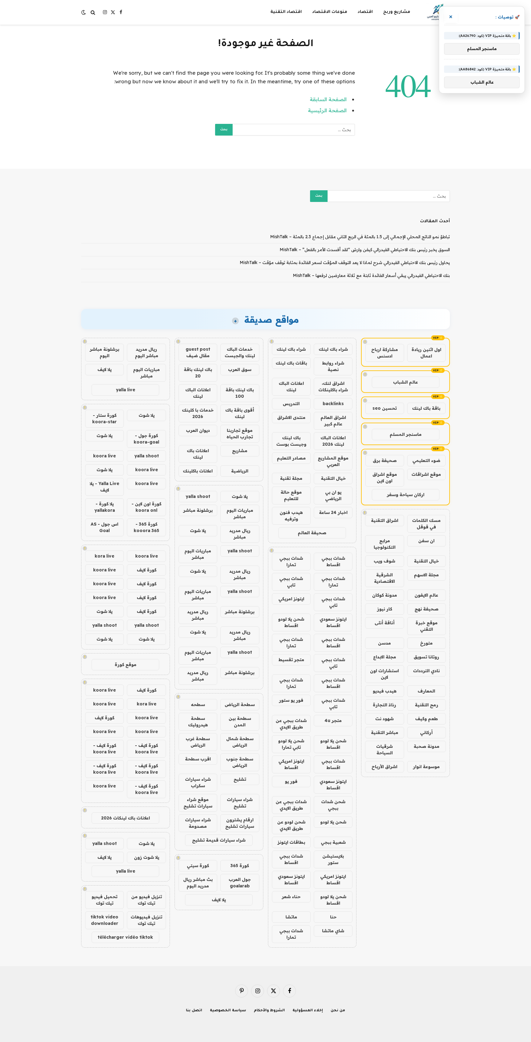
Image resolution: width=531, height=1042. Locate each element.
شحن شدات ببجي (333, 805)
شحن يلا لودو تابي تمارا (291, 744)
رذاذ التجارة (384, 705)
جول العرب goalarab (240, 883)
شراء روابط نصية (333, 366)
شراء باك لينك (333, 349)
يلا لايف (219, 899)
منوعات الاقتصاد (329, 12)
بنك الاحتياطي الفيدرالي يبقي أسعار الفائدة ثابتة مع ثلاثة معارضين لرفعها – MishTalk (371, 275)
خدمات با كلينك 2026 (198, 413)
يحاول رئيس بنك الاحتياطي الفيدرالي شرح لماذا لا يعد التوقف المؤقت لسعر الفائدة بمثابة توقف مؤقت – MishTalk (345, 262)
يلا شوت (240, 496)
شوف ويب (384, 561)
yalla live (125, 390)
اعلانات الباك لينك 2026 (333, 441)
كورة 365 (239, 865)
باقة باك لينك (426, 408)
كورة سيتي (198, 865)
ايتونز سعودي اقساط (333, 622)
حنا (333, 917)
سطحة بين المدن (240, 722)
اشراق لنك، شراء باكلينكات (333, 387)
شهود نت (384, 718)
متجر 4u (333, 720)
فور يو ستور (291, 700)
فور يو (291, 781)
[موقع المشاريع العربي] (438, 12)
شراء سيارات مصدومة (198, 823)
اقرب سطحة (198, 759)
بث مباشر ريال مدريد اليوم (198, 883)
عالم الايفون (426, 595)
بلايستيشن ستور (333, 859)
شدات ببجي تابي (291, 582)
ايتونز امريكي (291, 599)
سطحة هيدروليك (198, 722)
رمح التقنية (426, 705)
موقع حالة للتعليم (291, 495)
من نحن (338, 1011)
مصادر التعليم (291, 458)
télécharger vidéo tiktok (125, 937)
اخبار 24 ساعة (333, 512)
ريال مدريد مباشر (239, 534)
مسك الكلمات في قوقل (426, 524)
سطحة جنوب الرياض (239, 762)
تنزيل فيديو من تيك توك (146, 900)
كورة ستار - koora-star (104, 418)
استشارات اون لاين (384, 674)
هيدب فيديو (384, 691)
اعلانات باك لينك (198, 454)
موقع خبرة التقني (426, 626)
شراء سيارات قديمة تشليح (219, 840)
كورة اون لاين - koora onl (146, 507)
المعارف (426, 691)
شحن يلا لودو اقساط (291, 622)
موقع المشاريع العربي (333, 461)
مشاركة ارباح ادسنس (384, 353)
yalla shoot (198, 496)
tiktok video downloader (104, 920)
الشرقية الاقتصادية (384, 578)
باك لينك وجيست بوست (291, 441)
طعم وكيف (426, 718)
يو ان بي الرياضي (333, 495)
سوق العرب (239, 369)
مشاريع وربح (396, 12)
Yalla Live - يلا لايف (104, 487)
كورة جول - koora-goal (146, 439)
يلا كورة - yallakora (104, 507)
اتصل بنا (194, 1011)
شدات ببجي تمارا (291, 561)
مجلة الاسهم (426, 575)
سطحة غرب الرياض (198, 742)
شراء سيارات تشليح (240, 803)
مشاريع (239, 450)
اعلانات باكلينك (198, 471)
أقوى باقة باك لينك (239, 413)
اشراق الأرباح (384, 766)
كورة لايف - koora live (146, 749)
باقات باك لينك (291, 363)
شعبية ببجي (333, 842)
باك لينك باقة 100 (240, 393)
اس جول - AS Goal (104, 527)
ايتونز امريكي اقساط (291, 764)
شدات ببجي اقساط (333, 561)
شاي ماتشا (333, 930)
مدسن (384, 643)
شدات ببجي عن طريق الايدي (291, 724)
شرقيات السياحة (384, 750)
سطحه (198, 704)
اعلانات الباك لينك (291, 387)
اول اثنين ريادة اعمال (426, 353)
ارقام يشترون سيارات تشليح (239, 823)
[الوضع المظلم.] (84, 12)
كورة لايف (146, 570)
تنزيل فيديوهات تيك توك (146, 920)
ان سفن (426, 540)
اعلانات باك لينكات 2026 (125, 818)
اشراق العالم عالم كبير (333, 421)
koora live (104, 456)
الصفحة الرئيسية (327, 110)
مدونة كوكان (384, 595)
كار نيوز (384, 609)
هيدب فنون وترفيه (291, 516)
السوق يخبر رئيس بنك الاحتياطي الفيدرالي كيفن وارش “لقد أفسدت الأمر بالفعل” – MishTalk (365, 249)
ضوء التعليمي (426, 460)
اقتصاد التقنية (286, 12)
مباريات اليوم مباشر (239, 513)
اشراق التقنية (384, 520)
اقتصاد (365, 12)
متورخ (426, 643)
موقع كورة (125, 664)
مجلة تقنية (291, 478)
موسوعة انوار (426, 766)
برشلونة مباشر (198, 510)
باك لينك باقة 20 (198, 373)
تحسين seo (384, 408)
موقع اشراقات (426, 474)
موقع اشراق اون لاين (384, 478)
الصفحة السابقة (328, 99)
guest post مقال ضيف (198, 352)
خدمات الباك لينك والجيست (240, 352)
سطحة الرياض (240, 704)
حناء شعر (291, 896)
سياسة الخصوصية (228, 1011)
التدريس (291, 403)
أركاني (426, 732)
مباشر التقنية (384, 732)
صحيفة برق (385, 460)
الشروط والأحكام (269, 1011)
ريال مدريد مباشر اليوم (146, 352)
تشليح (240, 779)
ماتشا (291, 917)
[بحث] (92, 12)
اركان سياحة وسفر (405, 494)
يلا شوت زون (146, 857)
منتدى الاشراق (291, 417)
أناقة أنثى (385, 623)
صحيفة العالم (312, 532)
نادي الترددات (426, 670)
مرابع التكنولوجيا (384, 544)
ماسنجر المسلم (406, 434)
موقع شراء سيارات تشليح (197, 803)
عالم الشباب (405, 382)
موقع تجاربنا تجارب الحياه (239, 434)
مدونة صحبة (426, 746)
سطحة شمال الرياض (240, 742)
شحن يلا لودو (333, 822)
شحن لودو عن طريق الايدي (291, 825)
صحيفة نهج (427, 609)
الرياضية (239, 471)
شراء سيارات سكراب (198, 782)
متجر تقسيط (291, 659)
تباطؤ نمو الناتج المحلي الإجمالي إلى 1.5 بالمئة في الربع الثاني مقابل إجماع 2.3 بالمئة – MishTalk (360, 236)
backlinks (333, 403)
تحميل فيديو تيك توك (104, 900)
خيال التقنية (426, 561)
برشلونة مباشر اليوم (104, 352)
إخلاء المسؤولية (308, 1011)
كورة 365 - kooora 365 (146, 527)
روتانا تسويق (426, 657)
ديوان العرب (198, 430)
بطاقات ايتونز (291, 842)
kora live (104, 556)
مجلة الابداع (384, 657)
